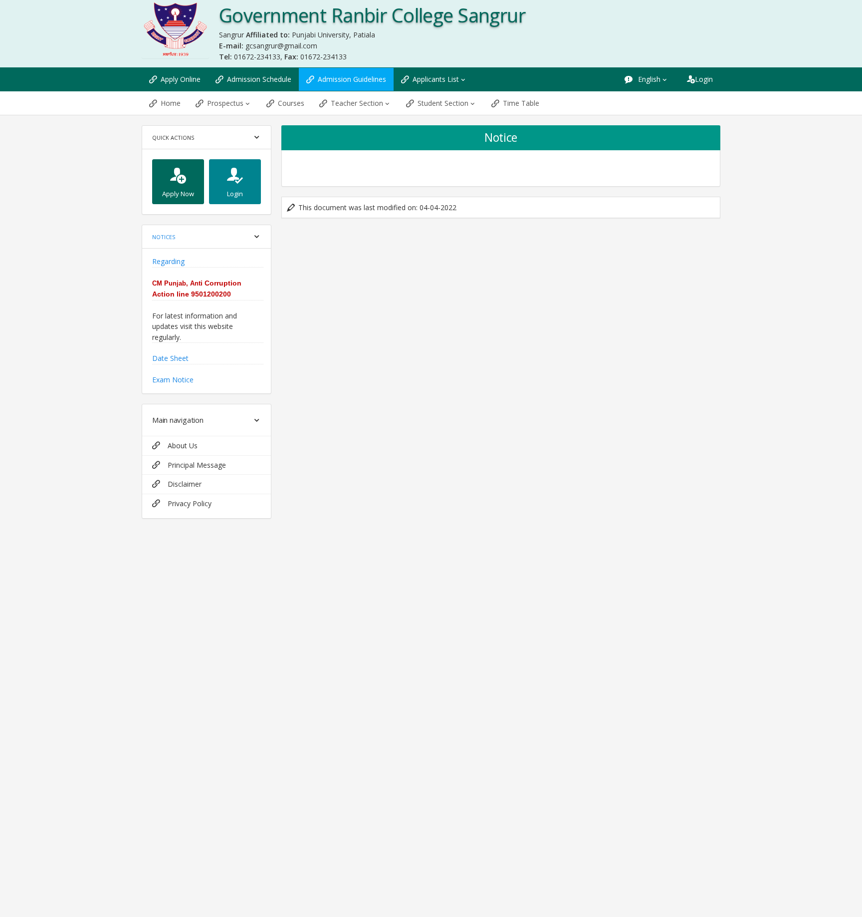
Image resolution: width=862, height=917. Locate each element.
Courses (291, 103)
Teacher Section (357, 103)
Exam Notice (173, 360)
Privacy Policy (190, 503)
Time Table (521, 103)
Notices (163, 237)
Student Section (443, 103)
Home (171, 103)
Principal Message (197, 465)
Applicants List (436, 79)
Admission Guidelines (352, 79)
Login (704, 79)
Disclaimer (185, 484)
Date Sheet (170, 339)
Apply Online (181, 79)
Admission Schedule (259, 79)
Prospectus (225, 103)
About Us (183, 445)
